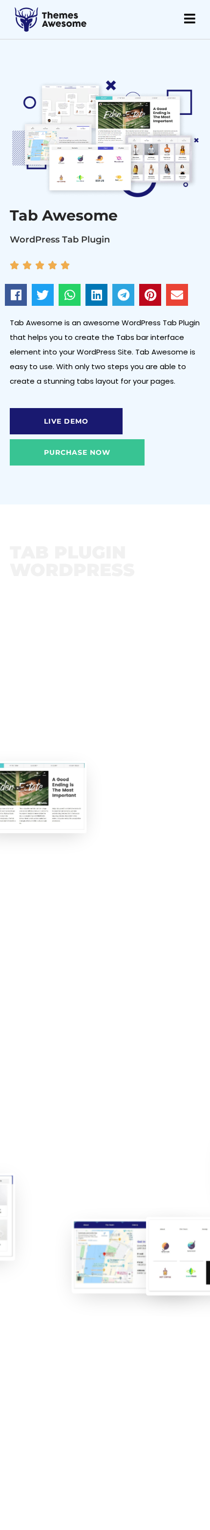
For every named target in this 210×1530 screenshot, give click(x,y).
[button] (16, 295)
